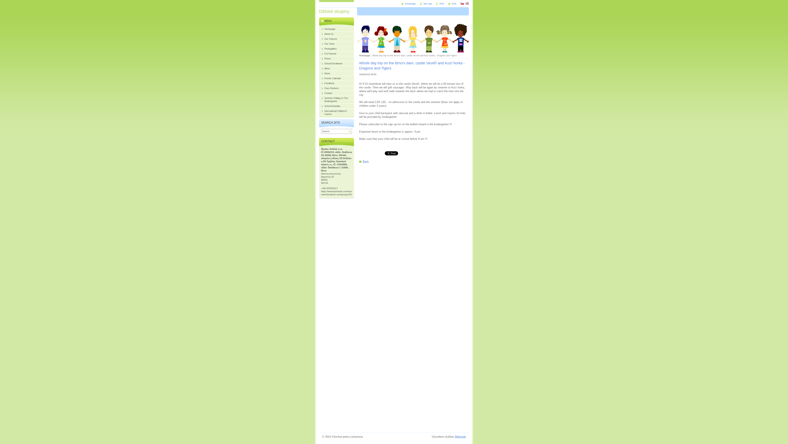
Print (454, 3)
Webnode (460, 436)
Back (366, 161)
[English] (467, 3)
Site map (427, 3)
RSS (442, 3)
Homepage (364, 55)
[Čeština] (462, 3)
